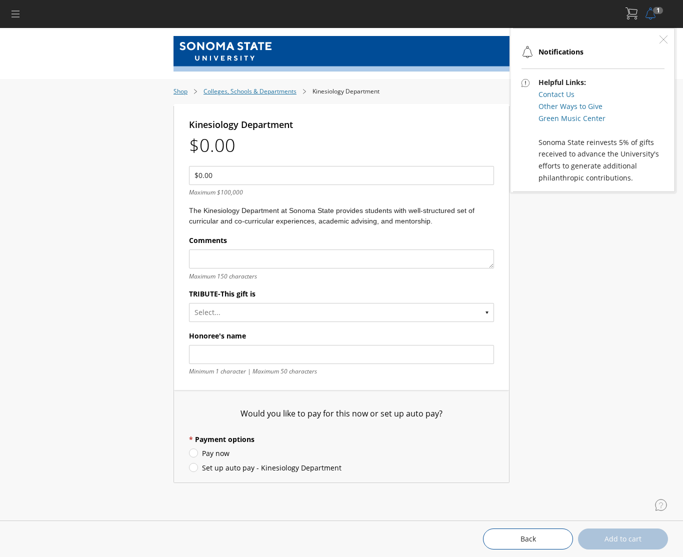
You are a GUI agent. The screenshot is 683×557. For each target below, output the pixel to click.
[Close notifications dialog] (663, 39)
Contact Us (556, 94)
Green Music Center (572, 118)
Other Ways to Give (570, 106)
